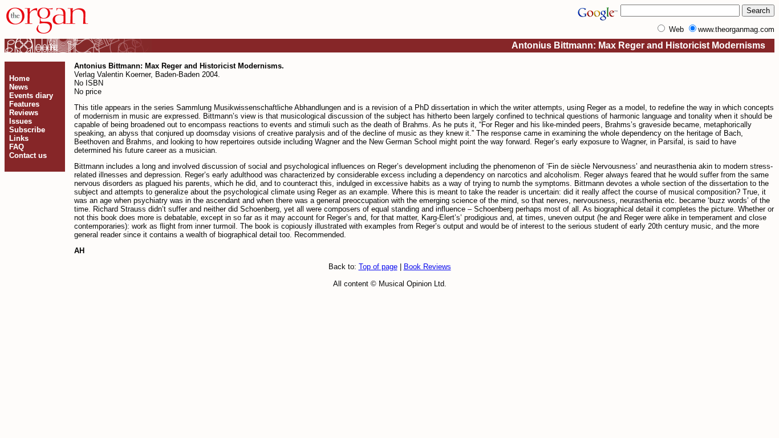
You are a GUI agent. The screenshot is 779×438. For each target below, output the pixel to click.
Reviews (23, 112)
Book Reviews (427, 266)
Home (19, 78)
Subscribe (27, 129)
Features (24, 104)
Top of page (378, 266)
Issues (20, 121)
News (18, 87)
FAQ (16, 147)
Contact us (28, 155)
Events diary (31, 95)
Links (19, 138)
